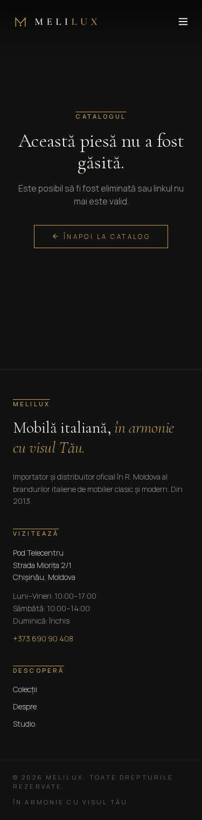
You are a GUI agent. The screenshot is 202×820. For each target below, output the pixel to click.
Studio (24, 724)
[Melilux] (55, 21)
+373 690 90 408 (43, 638)
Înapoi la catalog (107, 237)
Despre (25, 706)
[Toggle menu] (183, 21)
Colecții (25, 689)
